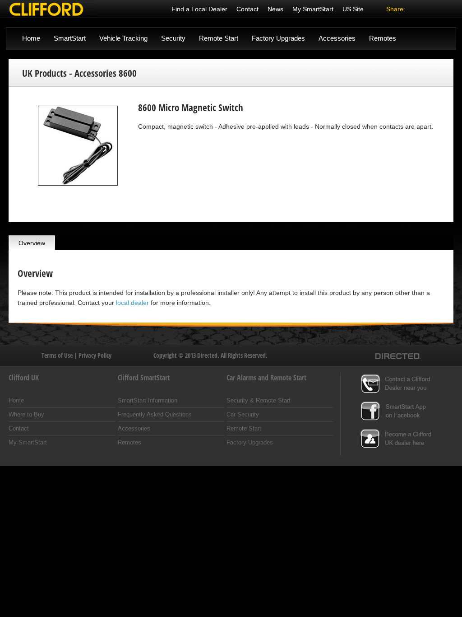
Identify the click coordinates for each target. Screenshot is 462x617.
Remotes (382, 38)
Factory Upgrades (278, 38)
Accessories (337, 38)
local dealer (132, 302)
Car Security (242, 414)
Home (31, 38)
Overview (31, 243)
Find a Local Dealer (199, 9)
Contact (247, 9)
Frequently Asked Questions (155, 414)
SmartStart (70, 38)
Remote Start (218, 38)
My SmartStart (312, 9)
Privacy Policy (95, 355)
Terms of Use (58, 355)
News (275, 9)
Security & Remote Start (258, 400)
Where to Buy (26, 414)
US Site (353, 9)
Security (173, 38)
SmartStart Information (147, 400)
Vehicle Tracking (123, 38)
